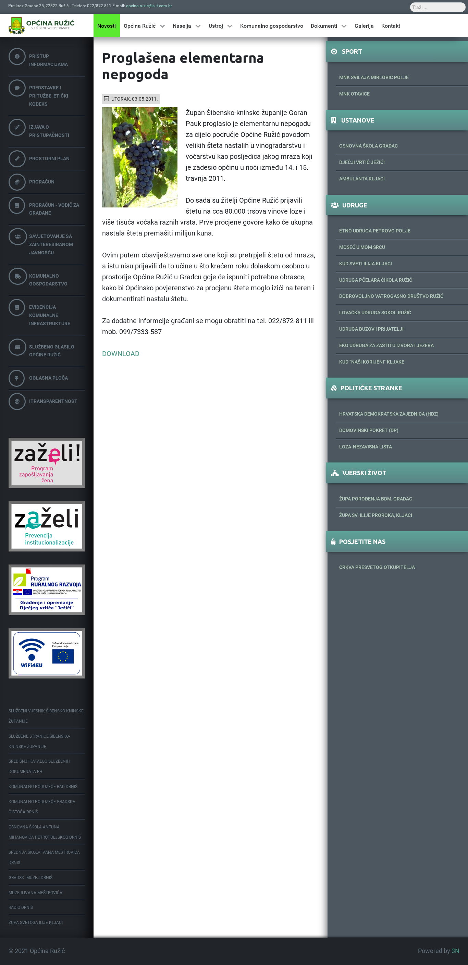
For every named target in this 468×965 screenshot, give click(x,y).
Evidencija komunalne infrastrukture (49, 315)
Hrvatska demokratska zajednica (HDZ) (389, 414)
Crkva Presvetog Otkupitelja (377, 567)
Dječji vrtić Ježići (362, 162)
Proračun (41, 182)
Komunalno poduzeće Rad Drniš (43, 786)
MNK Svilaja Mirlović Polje (374, 77)
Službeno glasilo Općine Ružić (51, 351)
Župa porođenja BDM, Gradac (375, 498)
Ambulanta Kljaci (362, 178)
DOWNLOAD (120, 354)
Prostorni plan (49, 158)
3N (455, 951)
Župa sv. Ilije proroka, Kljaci (375, 515)
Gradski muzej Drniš (30, 877)
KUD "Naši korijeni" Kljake (371, 362)
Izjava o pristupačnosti (49, 131)
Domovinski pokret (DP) (368, 430)
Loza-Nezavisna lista (365, 446)
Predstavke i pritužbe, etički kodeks (48, 96)
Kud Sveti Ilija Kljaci (365, 263)
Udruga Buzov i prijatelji (371, 329)
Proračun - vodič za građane (54, 209)
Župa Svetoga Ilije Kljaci (36, 922)
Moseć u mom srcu (362, 247)
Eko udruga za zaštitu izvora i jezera (386, 345)
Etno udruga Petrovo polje (374, 230)
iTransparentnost (53, 401)
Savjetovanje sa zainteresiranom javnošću (51, 244)
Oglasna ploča (48, 378)
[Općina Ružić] (41, 25)
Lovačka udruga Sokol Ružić (375, 312)
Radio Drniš (21, 907)
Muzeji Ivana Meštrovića (35, 892)
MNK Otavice (354, 94)
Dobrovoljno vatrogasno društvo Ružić (391, 296)
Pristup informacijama (48, 60)
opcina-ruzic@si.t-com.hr (149, 5)
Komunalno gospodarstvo (48, 280)
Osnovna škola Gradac (368, 146)
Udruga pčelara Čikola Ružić (375, 280)
